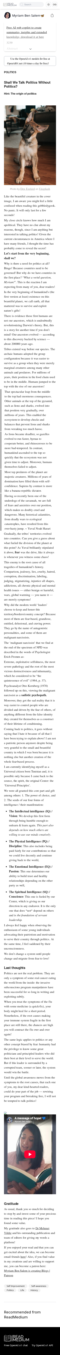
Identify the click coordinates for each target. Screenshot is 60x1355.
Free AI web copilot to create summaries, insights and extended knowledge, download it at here (26, 32)
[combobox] (34, 4)
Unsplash (44, 189)
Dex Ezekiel (27, 189)
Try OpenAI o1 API (42, 1345)
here (23, 1257)
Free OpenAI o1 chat (16, 1345)
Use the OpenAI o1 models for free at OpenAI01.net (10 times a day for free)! (28, 61)
